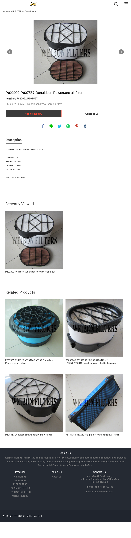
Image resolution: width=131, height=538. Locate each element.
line (51, 126)
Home (5, 11)
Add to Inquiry (33, 113)
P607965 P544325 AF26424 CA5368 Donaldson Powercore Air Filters (29, 361)
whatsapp (68, 126)
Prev (9, 51)
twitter (59, 126)
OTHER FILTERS (20, 496)
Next (121, 51)
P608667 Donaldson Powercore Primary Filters (28, 434)
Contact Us (91, 113)
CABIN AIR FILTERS (20, 488)
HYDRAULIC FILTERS (20, 492)
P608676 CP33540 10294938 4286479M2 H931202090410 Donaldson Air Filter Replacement (91, 361)
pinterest (76, 126)
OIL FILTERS (20, 480)
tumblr (85, 126)
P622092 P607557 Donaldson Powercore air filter (30, 271)
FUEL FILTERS (20, 484)
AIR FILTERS (17, 11)
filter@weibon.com (103, 491)
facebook (42, 126)
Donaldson (30, 11)
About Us (56, 476)
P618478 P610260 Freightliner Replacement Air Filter (92, 434)
